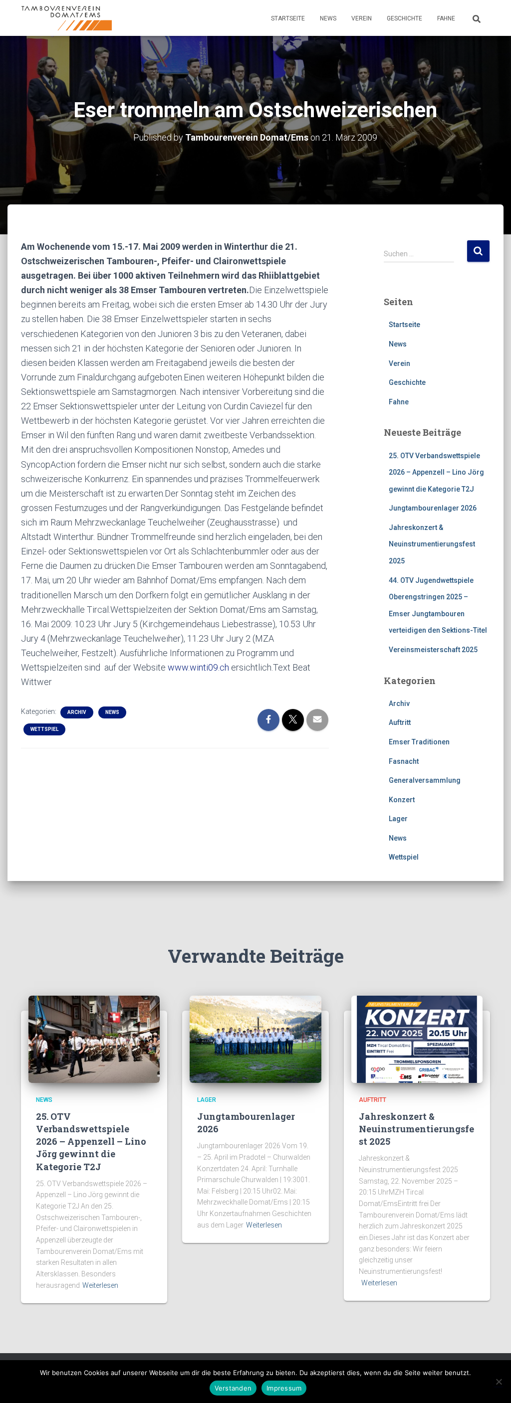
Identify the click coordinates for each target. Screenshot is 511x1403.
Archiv (76, 712)
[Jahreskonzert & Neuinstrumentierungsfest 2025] (417, 1039)
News (328, 18)
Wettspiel (44, 729)
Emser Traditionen (419, 742)
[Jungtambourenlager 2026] (255, 1039)
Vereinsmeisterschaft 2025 (433, 650)
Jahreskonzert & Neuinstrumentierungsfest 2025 (432, 544)
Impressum (283, 1388)
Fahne (446, 18)
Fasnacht (404, 761)
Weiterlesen (100, 1285)
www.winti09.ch (198, 667)
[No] (499, 1382)
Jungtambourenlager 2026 (433, 508)
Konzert (402, 800)
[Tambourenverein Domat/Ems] (66, 17)
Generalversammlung (425, 780)
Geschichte (404, 18)
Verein (361, 18)
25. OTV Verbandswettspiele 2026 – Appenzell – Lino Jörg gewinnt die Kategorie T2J (436, 472)
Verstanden (233, 1388)
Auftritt (400, 722)
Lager (398, 819)
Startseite (288, 18)
